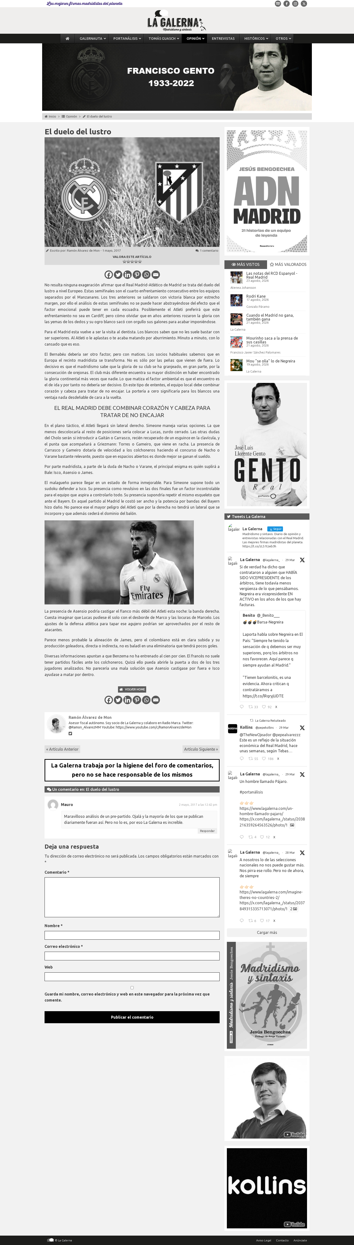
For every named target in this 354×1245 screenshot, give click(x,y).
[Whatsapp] (146, 274)
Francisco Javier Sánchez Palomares (255, 352)
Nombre (54, 926)
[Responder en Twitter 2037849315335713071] (242, 921)
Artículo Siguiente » (201, 749)
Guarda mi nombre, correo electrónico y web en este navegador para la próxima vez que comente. (127, 997)
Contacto (282, 1240)
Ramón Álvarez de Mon (83, 250)
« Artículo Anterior (62, 749)
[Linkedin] (127, 274)
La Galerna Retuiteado (270, 720)
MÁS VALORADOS (290, 264)
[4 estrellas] (136, 261)
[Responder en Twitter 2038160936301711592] (242, 759)
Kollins (246, 727)
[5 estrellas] (140, 261)
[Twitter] (118, 274)
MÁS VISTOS (248, 264)
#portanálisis (251, 792)
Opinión (71, 116)
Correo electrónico (64, 946)
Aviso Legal (263, 1240)
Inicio (52, 116)
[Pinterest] (137, 274)
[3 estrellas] (132, 261)
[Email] (155, 274)
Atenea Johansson (243, 287)
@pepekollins (265, 727)
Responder (207, 830)
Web (49, 967)
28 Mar (290, 852)
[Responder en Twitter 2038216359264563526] (242, 837)
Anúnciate (300, 1240)
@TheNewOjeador (255, 735)
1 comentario (209, 250)
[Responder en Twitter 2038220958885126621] (242, 707)
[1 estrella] (124, 261)
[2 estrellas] (128, 261)
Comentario (57, 872)
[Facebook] (109, 274)
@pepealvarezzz (286, 735)
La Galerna (237, 329)
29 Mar (290, 560)
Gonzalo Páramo (257, 306)
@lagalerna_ (271, 560)
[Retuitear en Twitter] (251, 720)
